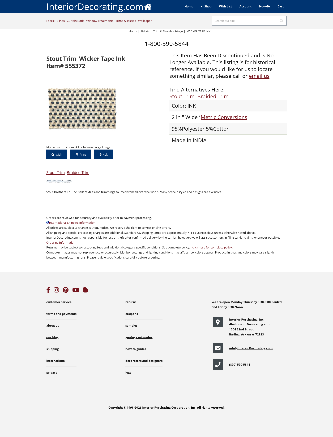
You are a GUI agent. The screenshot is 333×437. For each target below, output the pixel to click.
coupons (131, 314)
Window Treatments (99, 21)
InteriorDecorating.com (94, 6)
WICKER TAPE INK (198, 31)
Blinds (61, 21)
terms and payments (61, 314)
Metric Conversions (224, 117)
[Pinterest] (66, 291)
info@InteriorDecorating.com (251, 348)
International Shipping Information (72, 222)
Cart (281, 6)
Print (83, 154)
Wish (59, 154)
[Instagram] (56, 291)
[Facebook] (48, 291)
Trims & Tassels (126, 21)
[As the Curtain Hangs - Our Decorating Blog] (85, 291)
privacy (51, 372)
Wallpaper (145, 21)
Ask (105, 154)
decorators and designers (144, 361)
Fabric (50, 21)
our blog (52, 337)
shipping (52, 349)
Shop (208, 6)
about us (52, 325)
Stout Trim (182, 96)
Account (245, 6)
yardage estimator (138, 337)
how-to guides (135, 349)
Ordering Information (60, 242)
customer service (58, 302)
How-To (264, 6)
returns (130, 302)
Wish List (225, 6)
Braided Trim (213, 96)
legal (128, 372)
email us (259, 75)
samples (131, 325)
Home (189, 6)
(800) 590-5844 (239, 364)
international (56, 361)
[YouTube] (75, 291)
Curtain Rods (75, 21)
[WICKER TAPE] (82, 108)
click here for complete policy (212, 247)
